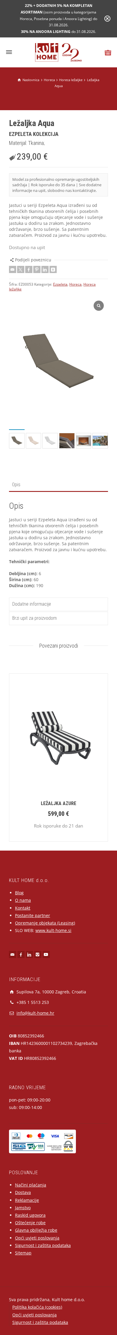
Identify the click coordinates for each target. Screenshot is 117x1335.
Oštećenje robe (30, 1222)
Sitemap (23, 1253)
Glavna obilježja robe (36, 1230)
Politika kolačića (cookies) (37, 1307)
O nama (23, 900)
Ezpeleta (60, 284)
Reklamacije (27, 1200)
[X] (20, 269)
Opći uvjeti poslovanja (37, 1238)
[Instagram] (37, 954)
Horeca (75, 284)
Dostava (23, 1192)
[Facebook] (28, 269)
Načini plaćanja (30, 1185)
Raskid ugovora (30, 1215)
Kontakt (22, 908)
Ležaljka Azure (58, 803)
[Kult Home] (58, 52)
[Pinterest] (36, 269)
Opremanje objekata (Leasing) (45, 923)
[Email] (12, 269)
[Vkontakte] (53, 269)
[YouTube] (46, 954)
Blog (19, 892)
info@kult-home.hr (35, 1013)
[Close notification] (107, 18)
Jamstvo (23, 1207)
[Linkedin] (45, 269)
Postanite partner (32, 915)
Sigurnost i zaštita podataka (43, 1245)
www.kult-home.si (53, 930)
